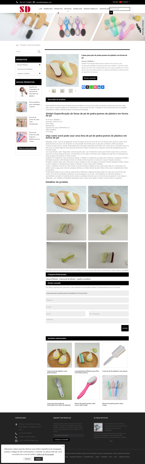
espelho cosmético (23, 73)
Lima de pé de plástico (33, 45)
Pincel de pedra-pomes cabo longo (112, 404)
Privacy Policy (124, 457)
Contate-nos (104, 9)
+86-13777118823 (26, 433)
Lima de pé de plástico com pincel (114, 371)
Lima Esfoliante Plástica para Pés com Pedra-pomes (87, 372)
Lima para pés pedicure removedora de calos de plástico (59, 404)
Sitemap (104, 457)
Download (77, 9)
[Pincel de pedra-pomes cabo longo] (115, 387)
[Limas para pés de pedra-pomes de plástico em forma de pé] (54, 91)
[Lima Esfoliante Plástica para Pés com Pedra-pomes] (87, 355)
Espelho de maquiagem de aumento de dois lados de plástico (34, 91)
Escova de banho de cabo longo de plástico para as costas (34, 137)
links (97, 457)
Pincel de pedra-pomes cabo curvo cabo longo (85, 404)
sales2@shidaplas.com (43, 2)
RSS (110, 457)
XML (115, 457)
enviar (125, 328)
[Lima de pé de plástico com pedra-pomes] (59, 355)
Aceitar (38, 459)
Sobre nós (48, 9)
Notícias (67, 9)
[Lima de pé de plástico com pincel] (115, 355)
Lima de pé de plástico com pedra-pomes (57, 372)
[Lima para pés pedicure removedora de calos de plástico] (59, 387)
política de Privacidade (45, 454)
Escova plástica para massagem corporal (34, 104)
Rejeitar (27, 459)
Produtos (58, 9)
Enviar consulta (91, 9)
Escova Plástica (22, 65)
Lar (40, 9)
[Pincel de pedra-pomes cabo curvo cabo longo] (87, 387)
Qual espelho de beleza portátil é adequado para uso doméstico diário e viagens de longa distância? (116, 426)
